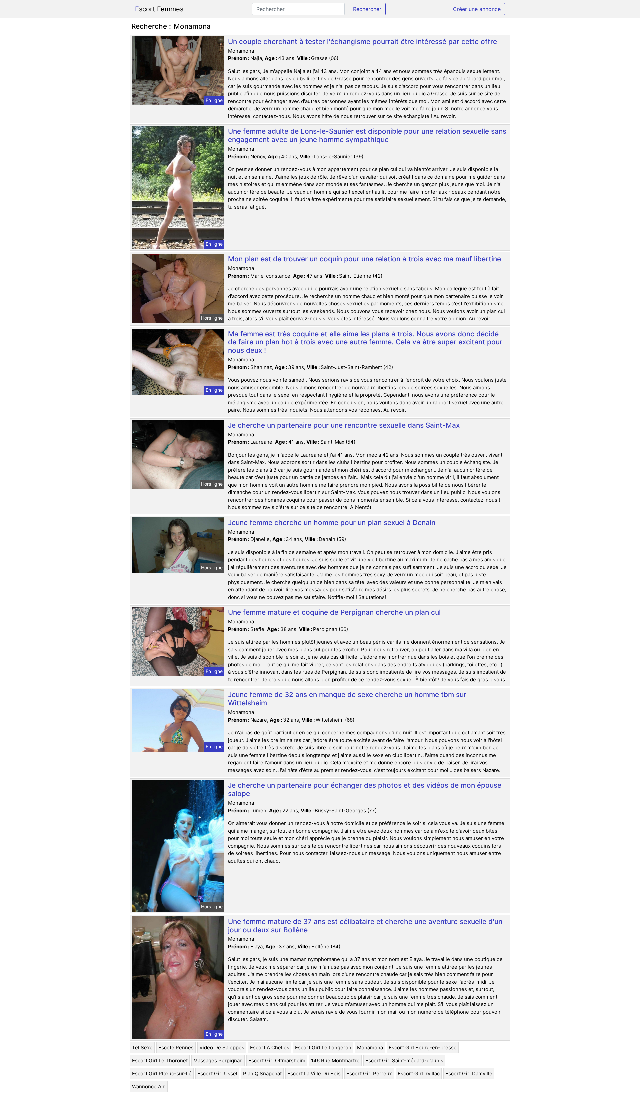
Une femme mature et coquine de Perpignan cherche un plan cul (334, 612)
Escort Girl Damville (468, 1073)
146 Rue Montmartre (335, 1060)
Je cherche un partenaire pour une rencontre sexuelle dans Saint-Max (344, 425)
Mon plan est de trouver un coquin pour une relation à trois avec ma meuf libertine (364, 259)
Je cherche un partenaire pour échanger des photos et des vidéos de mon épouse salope (364, 789)
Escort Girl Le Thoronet (160, 1060)
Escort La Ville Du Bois (314, 1073)
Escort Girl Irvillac (419, 1073)
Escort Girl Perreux (369, 1073)
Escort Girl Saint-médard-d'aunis (404, 1060)
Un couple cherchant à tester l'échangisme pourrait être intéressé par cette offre (362, 41)
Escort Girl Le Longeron (323, 1047)
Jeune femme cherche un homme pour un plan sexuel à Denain (331, 522)
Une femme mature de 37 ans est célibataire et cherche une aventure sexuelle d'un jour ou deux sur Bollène (365, 925)
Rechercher (367, 9)
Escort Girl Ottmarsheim (276, 1060)
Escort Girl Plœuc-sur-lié (162, 1073)
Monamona (370, 1047)
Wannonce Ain (149, 1086)
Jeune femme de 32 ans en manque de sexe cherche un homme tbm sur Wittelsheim (347, 698)
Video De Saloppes (221, 1047)
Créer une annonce (477, 9)
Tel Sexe (142, 1047)
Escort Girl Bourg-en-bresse (423, 1047)
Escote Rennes (176, 1047)
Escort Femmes (159, 9)
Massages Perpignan (218, 1060)
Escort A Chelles (269, 1047)
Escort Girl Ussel (217, 1073)
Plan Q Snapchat (262, 1073)
